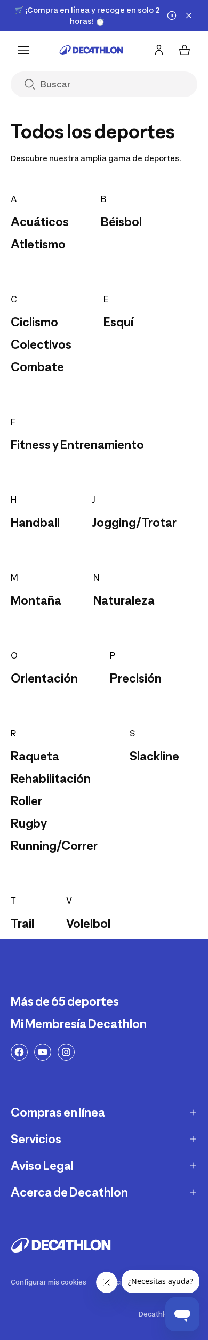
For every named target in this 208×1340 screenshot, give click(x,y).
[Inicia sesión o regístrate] (159, 50)
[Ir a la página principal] (91, 50)
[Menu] (23, 50)
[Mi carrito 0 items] (184, 50)
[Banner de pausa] (171, 15)
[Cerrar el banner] (188, 15)
